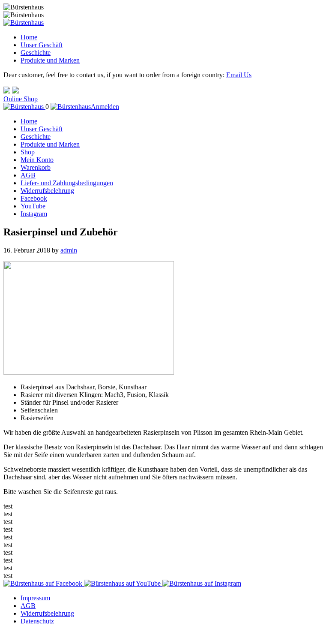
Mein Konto (37, 159)
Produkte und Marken (50, 60)
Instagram (34, 213)
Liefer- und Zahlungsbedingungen (67, 183)
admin (68, 250)
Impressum (35, 598)
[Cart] (24, 106)
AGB (28, 175)
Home (29, 37)
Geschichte (36, 52)
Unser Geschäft (42, 44)
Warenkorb (36, 167)
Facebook (34, 198)
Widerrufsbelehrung (47, 190)
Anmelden (105, 106)
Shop (28, 152)
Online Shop (20, 98)
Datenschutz (37, 621)
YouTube (33, 206)
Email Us (238, 74)
